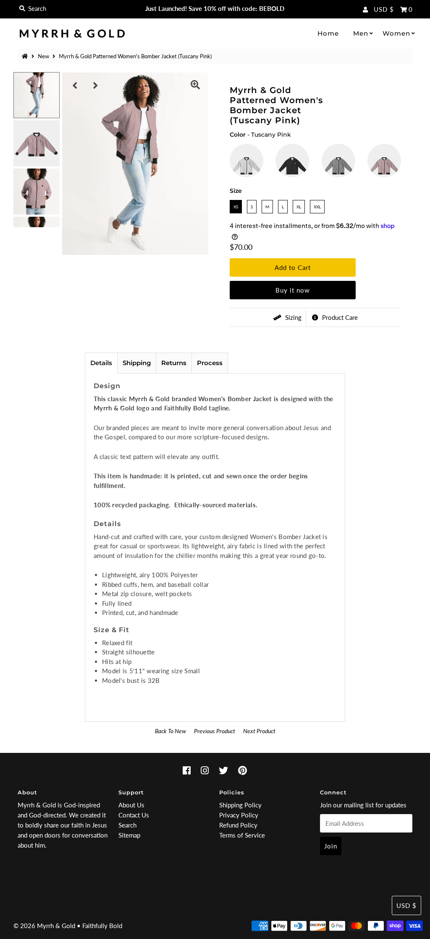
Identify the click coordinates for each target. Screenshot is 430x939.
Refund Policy (238, 825)
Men (360, 33)
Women (396, 33)
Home (328, 33)
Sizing (292, 317)
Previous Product (214, 730)
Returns (173, 363)
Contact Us (133, 815)
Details (101, 363)
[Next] (96, 85)
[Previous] (75, 85)
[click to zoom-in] (195, 85)
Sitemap (129, 835)
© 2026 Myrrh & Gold (44, 925)
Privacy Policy (238, 815)
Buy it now (292, 290)
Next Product (259, 730)
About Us (131, 805)
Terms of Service (242, 835)
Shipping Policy (240, 805)
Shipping (137, 363)
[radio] (246, 160)
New (43, 56)
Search (127, 825)
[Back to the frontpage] (26, 56)
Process (210, 363)
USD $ (384, 9)
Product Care (339, 317)
